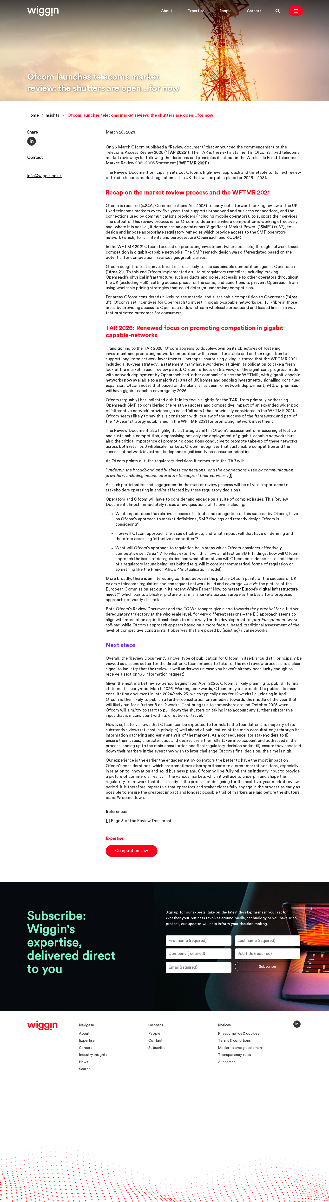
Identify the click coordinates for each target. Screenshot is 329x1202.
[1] (108, 821)
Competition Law (131, 851)
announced (225, 147)
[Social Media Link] (297, 1024)
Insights (51, 115)
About (166, 11)
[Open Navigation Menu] (296, 11)
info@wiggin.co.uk (44, 176)
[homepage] (42, 1025)
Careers (254, 11)
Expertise (196, 11)
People (225, 11)
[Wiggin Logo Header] (43, 11)
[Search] (278, 11)
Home (33, 115)
